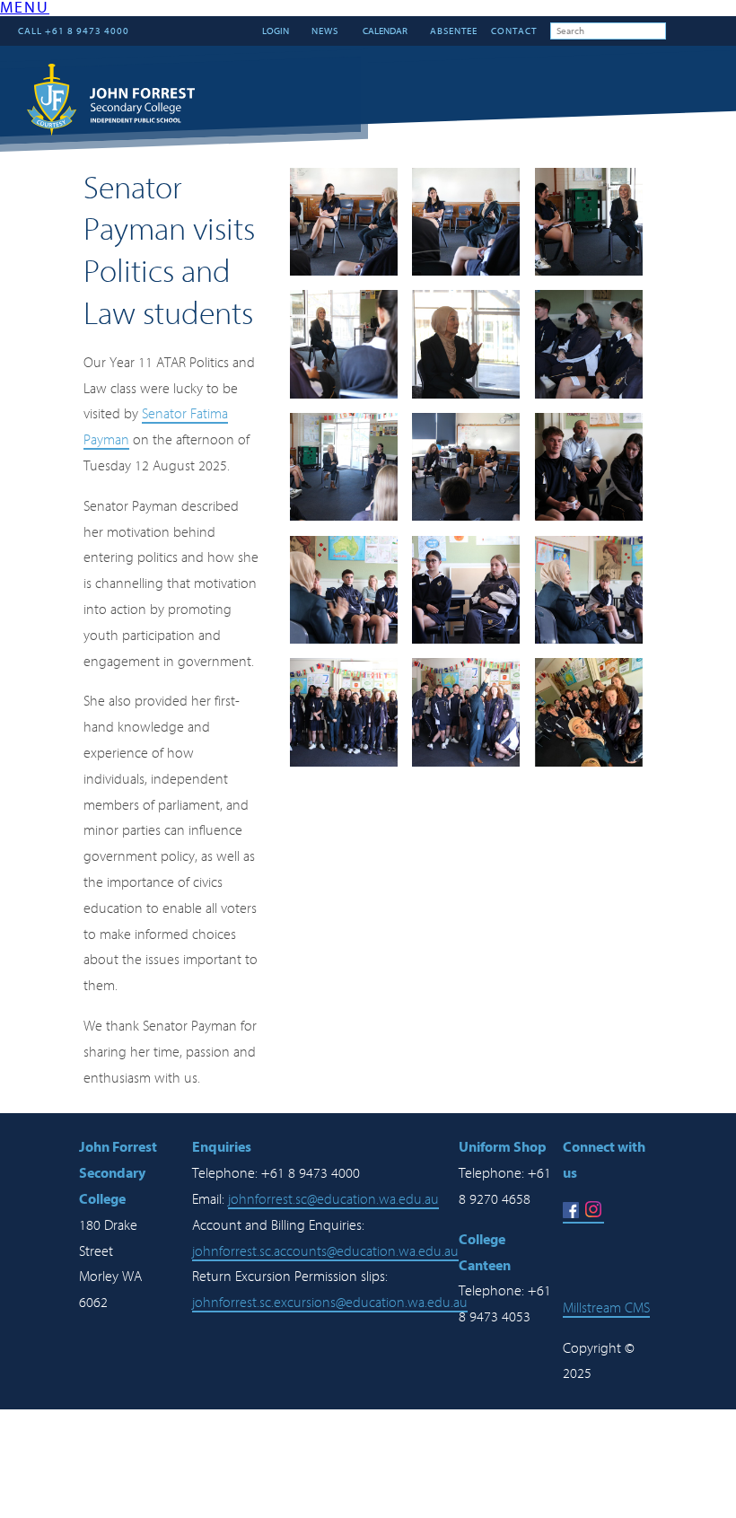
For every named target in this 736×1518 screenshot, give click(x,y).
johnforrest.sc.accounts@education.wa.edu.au (325, 1251)
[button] (24, 9)
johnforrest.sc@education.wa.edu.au (333, 1199)
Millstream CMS (606, 1308)
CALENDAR (384, 31)
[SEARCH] (679, 30)
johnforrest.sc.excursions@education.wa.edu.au (330, 1302)
